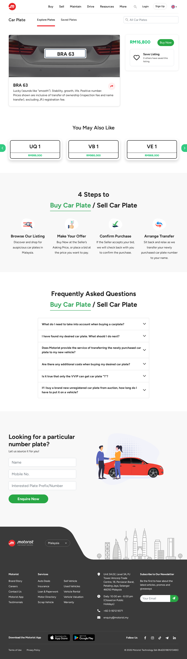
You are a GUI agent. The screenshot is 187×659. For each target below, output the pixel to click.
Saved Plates (69, 19)
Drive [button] (90, 6)
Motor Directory (47, 596)
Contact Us (15, 591)
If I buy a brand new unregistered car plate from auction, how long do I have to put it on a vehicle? (89, 390)
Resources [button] (107, 6)
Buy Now (166, 42)
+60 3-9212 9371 (113, 610)
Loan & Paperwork (48, 591)
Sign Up (160, 6)
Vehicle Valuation (73, 596)
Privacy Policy (33, 650)
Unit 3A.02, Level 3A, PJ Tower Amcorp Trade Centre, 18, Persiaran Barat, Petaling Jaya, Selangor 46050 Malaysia (119, 582)
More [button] (123, 6)
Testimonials (16, 602)
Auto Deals (44, 581)
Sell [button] (61, 6)
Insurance (43, 586)
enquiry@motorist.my (116, 617)
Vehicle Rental (72, 591)
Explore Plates (46, 19)
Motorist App (16, 596)
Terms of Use (15, 650)
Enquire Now (28, 499)
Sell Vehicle (70, 581)
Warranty (69, 602)
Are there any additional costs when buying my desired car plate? (86, 364)
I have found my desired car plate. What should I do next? (80, 336)
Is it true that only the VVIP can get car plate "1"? (75, 376)
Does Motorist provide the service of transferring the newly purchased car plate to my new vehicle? (91, 350)
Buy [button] (50, 6)
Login (145, 6)
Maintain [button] (75, 6)
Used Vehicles (72, 586)
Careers (13, 586)
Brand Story (15, 581)
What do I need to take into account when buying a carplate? (83, 324)
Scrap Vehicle (46, 602)
